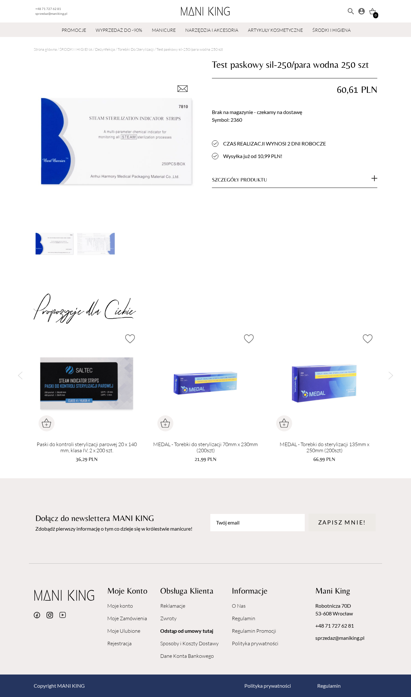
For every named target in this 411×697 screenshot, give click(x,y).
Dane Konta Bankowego (187, 656)
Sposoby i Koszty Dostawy (189, 643)
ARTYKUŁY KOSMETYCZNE (275, 30)
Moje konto (120, 606)
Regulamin (243, 618)
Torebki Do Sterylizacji (136, 49)
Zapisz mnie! (342, 522)
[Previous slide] (20, 376)
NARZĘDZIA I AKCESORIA (211, 30)
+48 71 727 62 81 (48, 9)
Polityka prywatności (255, 643)
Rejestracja (119, 643)
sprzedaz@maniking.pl (51, 13)
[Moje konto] (361, 11)
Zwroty (168, 618)
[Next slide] (391, 376)
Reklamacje (172, 606)
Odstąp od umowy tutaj (186, 631)
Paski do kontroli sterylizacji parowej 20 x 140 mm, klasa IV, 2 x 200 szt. (87, 447)
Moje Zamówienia (127, 618)
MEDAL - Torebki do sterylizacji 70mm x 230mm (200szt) (205, 447)
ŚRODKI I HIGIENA (331, 30)
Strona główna (45, 49)
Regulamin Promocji (254, 631)
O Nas (239, 606)
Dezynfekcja (105, 49)
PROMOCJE (74, 30)
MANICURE (164, 30)
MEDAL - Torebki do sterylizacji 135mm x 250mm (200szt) (324, 447)
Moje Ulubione (123, 631)
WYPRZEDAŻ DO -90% (119, 30)
